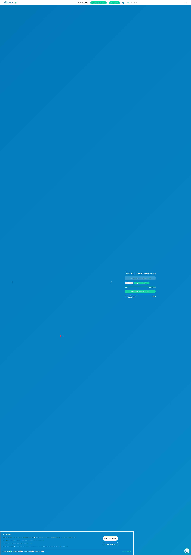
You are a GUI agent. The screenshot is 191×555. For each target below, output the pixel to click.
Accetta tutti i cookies (110, 538)
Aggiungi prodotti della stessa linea (140, 291)
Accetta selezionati (110, 544)
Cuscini (126, 271)
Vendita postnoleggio (98, 2)
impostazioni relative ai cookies (30, 546)
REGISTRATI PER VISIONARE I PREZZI (141, 278)
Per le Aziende (114, 2)
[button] (12, 282)
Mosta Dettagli (126, 551)
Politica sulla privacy (38, 540)
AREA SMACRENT (83, 2)
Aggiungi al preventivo (141, 283)
